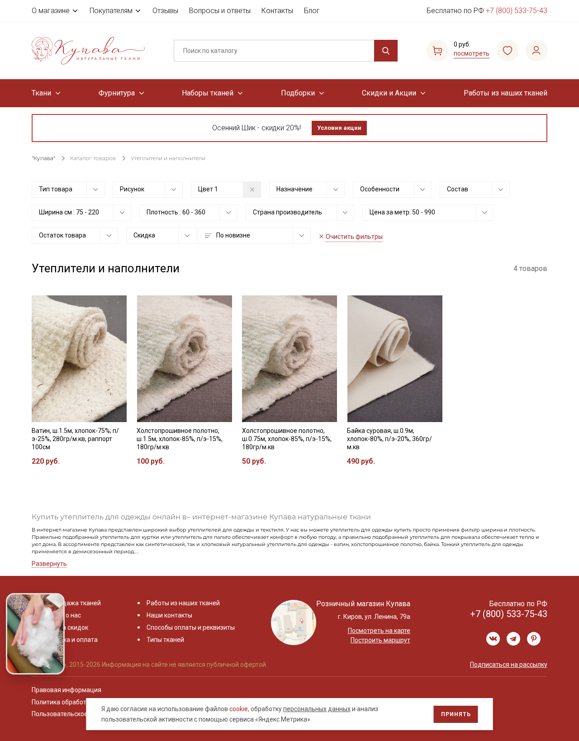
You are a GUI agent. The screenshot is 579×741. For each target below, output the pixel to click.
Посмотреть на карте (379, 630)
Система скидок (64, 627)
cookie (238, 708)
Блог (312, 10)
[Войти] (536, 51)
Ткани (41, 93)
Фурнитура (117, 93)
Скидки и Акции (389, 93)
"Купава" (43, 158)
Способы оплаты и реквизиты (191, 627)
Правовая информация (66, 690)
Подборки (298, 93)
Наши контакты (169, 615)
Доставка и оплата (69, 639)
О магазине (51, 10)
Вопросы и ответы (220, 10)
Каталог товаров (93, 158)
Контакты (277, 10)
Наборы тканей (207, 93)
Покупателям (111, 10)
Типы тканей (165, 639)
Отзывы (165, 10)
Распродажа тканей (71, 603)
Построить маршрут (380, 640)
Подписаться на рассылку (508, 664)
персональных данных (317, 708)
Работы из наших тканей (505, 93)
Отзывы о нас (61, 615)
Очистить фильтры (354, 236)
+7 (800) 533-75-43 (516, 10)
